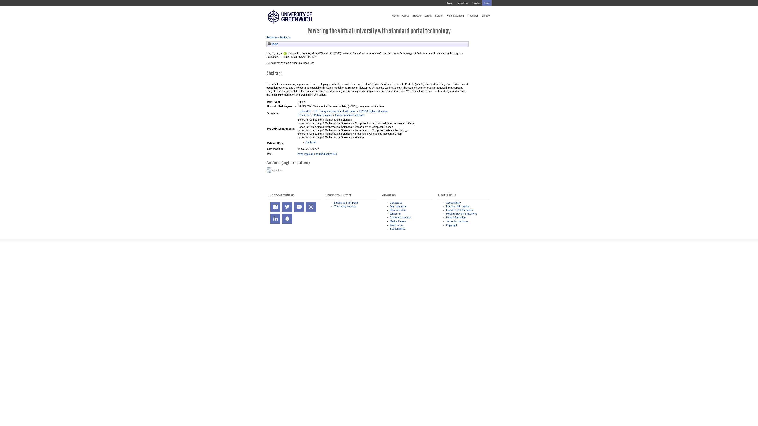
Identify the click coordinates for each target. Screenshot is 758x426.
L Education (304, 111)
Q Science (304, 115)
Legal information (456, 217)
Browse (416, 15)
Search (450, 3)
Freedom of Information (459, 210)
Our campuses (398, 206)
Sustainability (397, 228)
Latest (428, 15)
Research (473, 15)
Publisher (311, 142)
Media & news (398, 221)
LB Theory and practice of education (335, 111)
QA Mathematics (322, 115)
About (405, 15)
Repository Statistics (278, 37)
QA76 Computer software (349, 115)
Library (486, 15)
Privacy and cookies (457, 206)
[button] (269, 170)
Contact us (396, 202)
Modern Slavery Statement (461, 213)
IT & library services (345, 206)
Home (395, 15)
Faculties (476, 3)
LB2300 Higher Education (373, 111)
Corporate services (400, 217)
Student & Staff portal (346, 202)
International (462, 3)
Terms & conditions (457, 221)
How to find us (398, 210)
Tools (274, 44)
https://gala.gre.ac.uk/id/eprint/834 (317, 153)
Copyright (451, 225)
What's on (395, 213)
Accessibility (453, 202)
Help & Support (455, 15)
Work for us (396, 225)
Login (487, 3)
